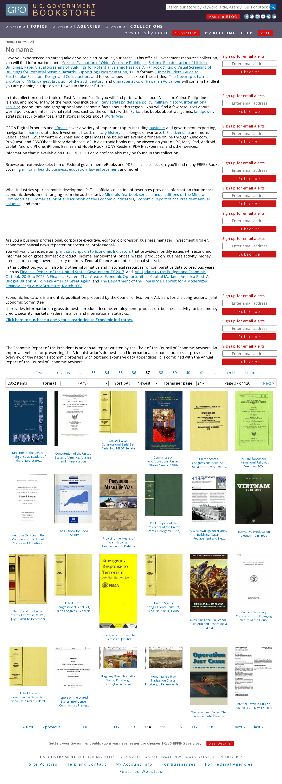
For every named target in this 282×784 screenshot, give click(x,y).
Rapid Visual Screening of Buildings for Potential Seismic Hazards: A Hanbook (93, 67)
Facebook (246, 16)
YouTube (263, 16)
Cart (265, 32)
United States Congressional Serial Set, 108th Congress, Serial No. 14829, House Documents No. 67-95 (73, 607)
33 (93, 372)
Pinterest (268, 16)
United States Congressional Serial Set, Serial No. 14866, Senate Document (118, 444)
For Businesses (178, 764)
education (78, 169)
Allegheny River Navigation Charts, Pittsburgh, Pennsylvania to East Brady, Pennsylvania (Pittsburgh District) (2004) (118, 680)
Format (50, 383)
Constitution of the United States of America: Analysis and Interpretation (73, 457)
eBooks (61, 127)
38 (161, 372)
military (29, 169)
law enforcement (104, 169)
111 (101, 726)
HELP (247, 32)
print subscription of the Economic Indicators (93, 199)
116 (179, 726)
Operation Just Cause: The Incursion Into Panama (208, 714)
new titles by (161, 32)
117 (194, 726)
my (220, 32)
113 (132, 726)
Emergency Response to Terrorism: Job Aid (118, 637)
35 (120, 372)
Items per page (178, 383)
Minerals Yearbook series (127, 194)
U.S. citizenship (176, 132)
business (157, 127)
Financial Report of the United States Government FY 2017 (72, 271)
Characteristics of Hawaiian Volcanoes (147, 81)
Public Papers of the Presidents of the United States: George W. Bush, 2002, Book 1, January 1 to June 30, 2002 (163, 527)
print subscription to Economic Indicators (94, 251)
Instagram (257, 16)
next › (230, 372)
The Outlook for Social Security (73, 533)
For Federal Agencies (229, 764)
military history (168, 102)
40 (188, 372)
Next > (268, 383)
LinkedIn (274, 16)
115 (163, 726)
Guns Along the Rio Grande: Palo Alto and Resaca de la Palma (208, 624)
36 (134, 372)
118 (210, 726)
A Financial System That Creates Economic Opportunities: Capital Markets (112, 276)
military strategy (110, 102)
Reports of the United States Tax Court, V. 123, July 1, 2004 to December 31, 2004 (28, 615)
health (43, 169)
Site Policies (43, 764)
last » (249, 372)
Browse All (26, 26)
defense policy (139, 102)
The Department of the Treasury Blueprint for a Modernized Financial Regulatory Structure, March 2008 (107, 283)
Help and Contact (86, 764)
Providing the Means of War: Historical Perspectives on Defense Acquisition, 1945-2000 (118, 542)
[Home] (52, 14)
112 (116, 726)
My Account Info (134, 764)
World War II (115, 116)
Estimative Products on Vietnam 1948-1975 (254, 533)
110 (85, 726)
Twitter (252, 16)
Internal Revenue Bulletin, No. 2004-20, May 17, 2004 (254, 706)
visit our (223, 16)
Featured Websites (141, 771)
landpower (203, 111)
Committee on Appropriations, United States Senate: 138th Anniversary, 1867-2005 (163, 461)
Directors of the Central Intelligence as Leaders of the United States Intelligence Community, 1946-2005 (28, 456)
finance (32, 132)
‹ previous (61, 372)
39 (175, 372)
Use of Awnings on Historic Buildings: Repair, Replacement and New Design (208, 534)
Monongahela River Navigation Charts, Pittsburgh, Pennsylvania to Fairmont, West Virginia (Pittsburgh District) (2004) (163, 680)
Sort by (121, 383)
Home (10, 41)
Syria (134, 111)
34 (107, 372)
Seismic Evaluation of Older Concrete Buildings (104, 62)
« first (37, 372)
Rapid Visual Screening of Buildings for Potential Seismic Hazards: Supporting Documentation (108, 69)
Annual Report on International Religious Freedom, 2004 (254, 462)
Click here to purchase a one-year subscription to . (69, 319)
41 (202, 372)
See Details (220, 743)
